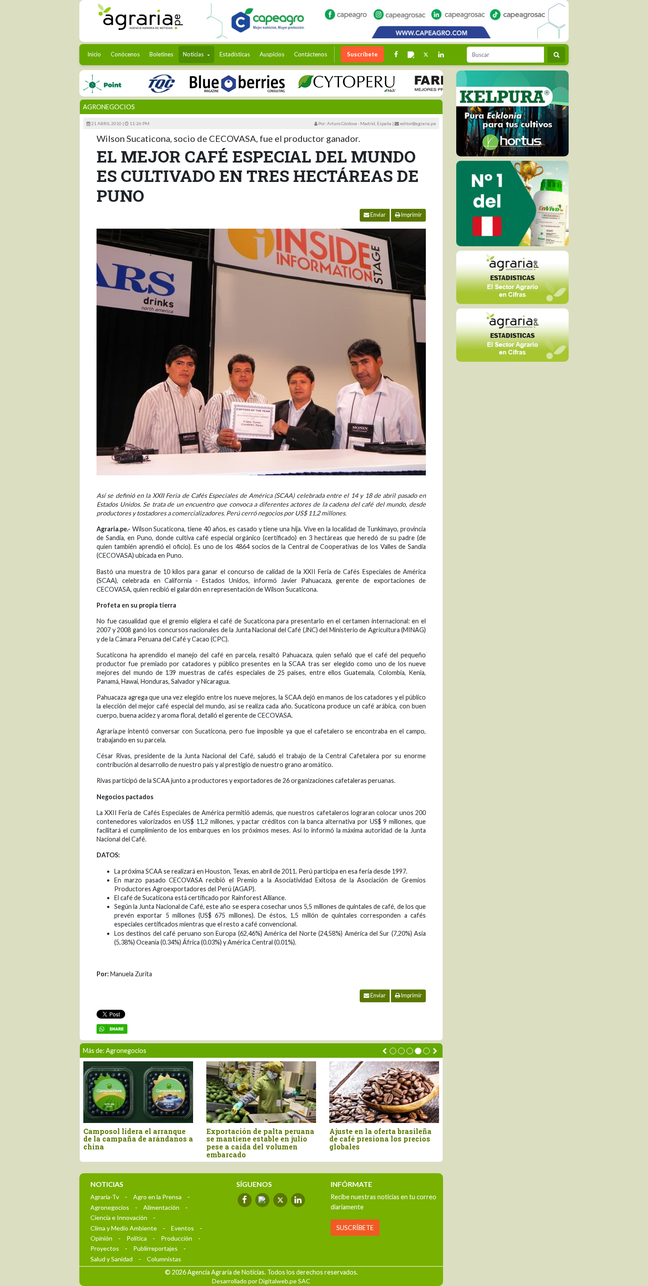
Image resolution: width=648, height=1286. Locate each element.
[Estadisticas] (512, 277)
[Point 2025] (512, 203)
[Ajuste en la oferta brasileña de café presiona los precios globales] (384, 1092)
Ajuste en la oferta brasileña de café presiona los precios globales (380, 1139)
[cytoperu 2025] (323, 83)
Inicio (96, 54)
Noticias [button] (194, 54)
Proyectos (104, 1248)
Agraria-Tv (104, 1197)
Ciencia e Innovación (118, 1217)
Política (137, 1238)
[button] (393, 1050)
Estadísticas (235, 54)
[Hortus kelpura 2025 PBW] (512, 113)
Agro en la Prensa (157, 1197)
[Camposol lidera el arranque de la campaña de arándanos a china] (138, 1092)
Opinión (101, 1238)
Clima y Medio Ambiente (123, 1228)
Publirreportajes (155, 1248)
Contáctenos (310, 54)
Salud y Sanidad (111, 1259)
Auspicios (272, 54)
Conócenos (125, 54)
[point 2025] (79, 83)
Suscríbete (362, 54)
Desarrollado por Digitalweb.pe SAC (261, 1281)
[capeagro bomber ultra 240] (386, 21)
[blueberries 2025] (214, 83)
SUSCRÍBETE (355, 1227)
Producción (176, 1238)
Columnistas (164, 1259)
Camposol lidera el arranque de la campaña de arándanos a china (138, 1139)
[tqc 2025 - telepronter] (138, 83)
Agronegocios (109, 107)
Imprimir (411, 214)
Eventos (182, 1228)
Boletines (161, 54)
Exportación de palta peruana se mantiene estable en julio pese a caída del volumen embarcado (260, 1142)
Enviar (377, 214)
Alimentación (161, 1207)
